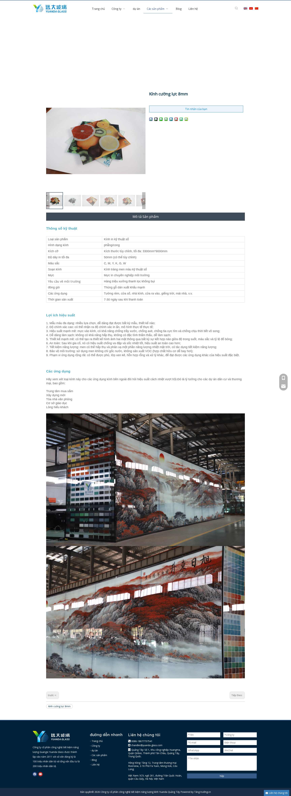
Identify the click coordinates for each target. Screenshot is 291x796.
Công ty (96, 745)
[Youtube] (40, 774)
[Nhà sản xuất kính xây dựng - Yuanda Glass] (51, 737)
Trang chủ (97, 741)
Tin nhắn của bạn (196, 109)
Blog (94, 759)
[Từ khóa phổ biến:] (236, 8)
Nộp (222, 775)
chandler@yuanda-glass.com (146, 745)
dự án (95, 750)
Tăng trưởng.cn (202, 791)
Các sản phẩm (99, 755)
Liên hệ (96, 764)
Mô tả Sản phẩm (146, 216)
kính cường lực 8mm (59, 706)
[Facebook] (35, 774)
